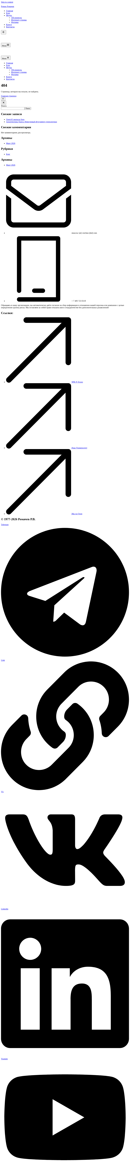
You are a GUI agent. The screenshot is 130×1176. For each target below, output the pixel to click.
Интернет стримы (19, 20)
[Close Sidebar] (3, 103)
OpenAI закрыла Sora (15, 119)
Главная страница (8, 96)
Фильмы (15, 22)
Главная (9, 11)
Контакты (10, 27)
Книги (9, 24)
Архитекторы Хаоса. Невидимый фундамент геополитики (31, 122)
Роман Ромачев (7, 6)
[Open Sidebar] (3, 32)
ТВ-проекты (16, 18)
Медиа (9, 15)
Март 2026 (10, 143)
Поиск (4, 106)
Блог (8, 13)
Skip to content (7, 2)
